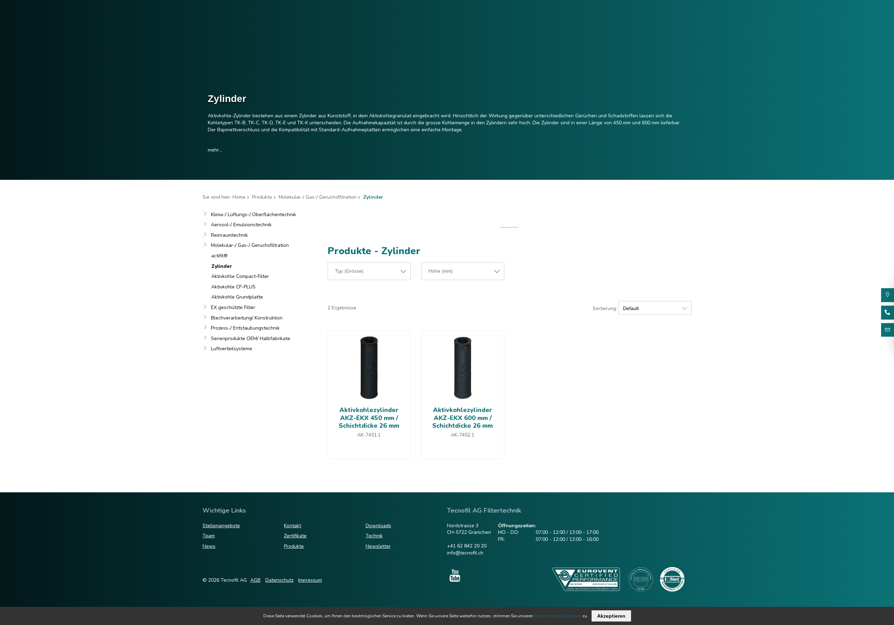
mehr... (215, 150)
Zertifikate (295, 535)
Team (209, 535)
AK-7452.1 (462, 435)
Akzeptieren (611, 616)
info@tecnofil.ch (465, 553)
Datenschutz (279, 580)
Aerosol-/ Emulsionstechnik (241, 224)
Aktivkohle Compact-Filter (240, 276)
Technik (374, 535)
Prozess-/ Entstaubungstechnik (245, 328)
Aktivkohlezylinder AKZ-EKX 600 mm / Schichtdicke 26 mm (462, 418)
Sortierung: (605, 308)
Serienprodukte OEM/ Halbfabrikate (250, 338)
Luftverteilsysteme (231, 348)
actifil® (219, 255)
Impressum (310, 580)
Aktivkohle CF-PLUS (233, 287)
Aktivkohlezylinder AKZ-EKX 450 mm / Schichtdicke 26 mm (369, 418)
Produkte (262, 197)
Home (239, 197)
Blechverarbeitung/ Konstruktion (247, 318)
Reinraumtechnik (229, 235)
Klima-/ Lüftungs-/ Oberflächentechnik (253, 214)
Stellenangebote (221, 525)
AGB (255, 580)
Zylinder (221, 266)
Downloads (378, 525)
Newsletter (378, 546)
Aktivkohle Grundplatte (237, 297)
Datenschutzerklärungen (557, 616)
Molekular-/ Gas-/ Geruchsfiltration (318, 197)
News (209, 546)
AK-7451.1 (369, 435)
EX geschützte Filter (233, 307)
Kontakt (292, 525)
